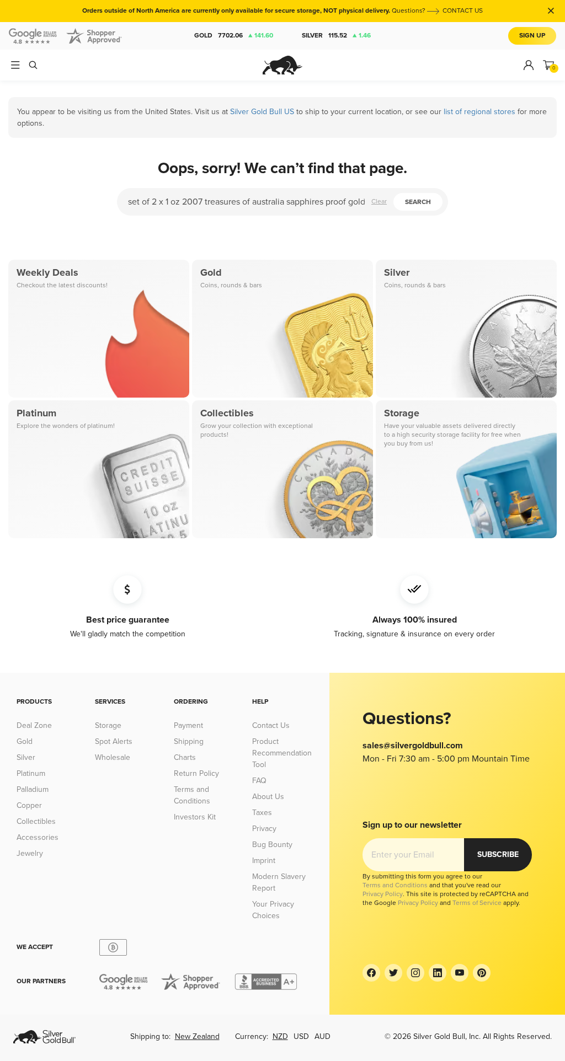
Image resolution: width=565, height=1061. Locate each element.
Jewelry (30, 853)
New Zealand (197, 1036)
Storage (108, 725)
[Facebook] (371, 973)
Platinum (31, 773)
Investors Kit (195, 817)
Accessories (37, 837)
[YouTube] (459, 973)
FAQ (259, 780)
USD (301, 1036)
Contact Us (271, 725)
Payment (188, 725)
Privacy (264, 828)
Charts (185, 757)
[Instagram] (415, 973)
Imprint (263, 860)
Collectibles (36, 821)
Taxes (262, 812)
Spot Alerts (113, 741)
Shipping (189, 741)
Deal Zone (34, 725)
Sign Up (532, 35)
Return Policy (196, 773)
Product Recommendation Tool (282, 753)
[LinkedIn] (437, 973)
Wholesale (112, 757)
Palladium (33, 789)
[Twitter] (393, 973)
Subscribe (498, 854)
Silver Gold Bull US (262, 111)
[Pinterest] (482, 973)
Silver (336, 35)
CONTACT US (463, 11)
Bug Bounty (272, 844)
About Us (268, 796)
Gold (233, 35)
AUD (323, 1036)
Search (418, 202)
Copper (29, 805)
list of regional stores (479, 111)
